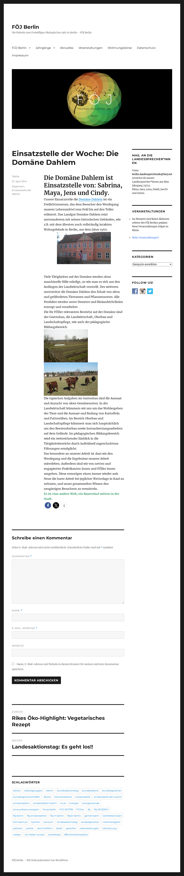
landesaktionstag (67, 822)
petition (17, 828)
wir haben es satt (34, 834)
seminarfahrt (44, 828)
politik (30, 828)
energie (74, 803)
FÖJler (80, 809)
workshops (54, 834)
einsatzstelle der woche (107, 796)
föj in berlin (57, 815)
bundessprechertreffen (26, 796)
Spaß (59, 828)
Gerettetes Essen (112, 815)
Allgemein (18, 186)
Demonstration (63, 796)
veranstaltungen (89, 828)
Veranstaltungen (91, 48)
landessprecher (90, 822)
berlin (49, 790)
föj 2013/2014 (101, 809)
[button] (48, 505)
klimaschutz (20, 822)
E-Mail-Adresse (24, 628)
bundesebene (90, 790)
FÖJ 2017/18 (66, 809)
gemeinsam (91, 815)
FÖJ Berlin (25, 27)
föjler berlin (74, 815)
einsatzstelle (83, 796)
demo (47, 796)
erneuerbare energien (26, 809)
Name (17, 610)
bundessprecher (111, 790)
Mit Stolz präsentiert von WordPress (47, 860)
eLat (63, 803)
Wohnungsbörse (120, 48)
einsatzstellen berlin (45, 803)
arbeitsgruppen (33, 790)
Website (18, 645)
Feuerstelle (49, 809)
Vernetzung (109, 828)
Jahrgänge (43, 48)
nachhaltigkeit (111, 822)
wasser (17, 834)
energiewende (90, 803)
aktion (17, 790)
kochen (35, 822)
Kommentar (22, 556)
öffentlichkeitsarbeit (76, 834)
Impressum (20, 55)
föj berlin (18, 815)
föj (89, 809)
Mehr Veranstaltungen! (145, 237)
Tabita (15, 176)
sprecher (71, 828)
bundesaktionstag (68, 790)
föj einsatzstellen (37, 815)
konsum (48, 822)
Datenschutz (146, 48)
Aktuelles (66, 48)
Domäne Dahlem (91, 199)
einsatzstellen (21, 803)
